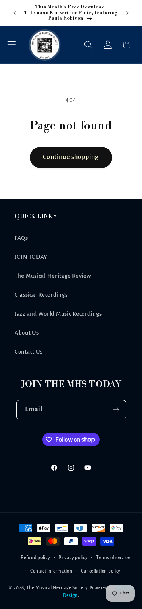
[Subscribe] (116, 409)
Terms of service (113, 557)
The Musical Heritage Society (56, 587)
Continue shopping (71, 157)
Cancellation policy (101, 571)
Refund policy (35, 557)
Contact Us (29, 352)
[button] (11, 45)
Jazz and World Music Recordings (58, 314)
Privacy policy (73, 557)
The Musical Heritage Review (53, 276)
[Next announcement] (127, 13)
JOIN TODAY (31, 257)
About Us (27, 333)
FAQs (21, 238)
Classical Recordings (41, 295)
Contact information (51, 571)
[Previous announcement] (15, 13)
